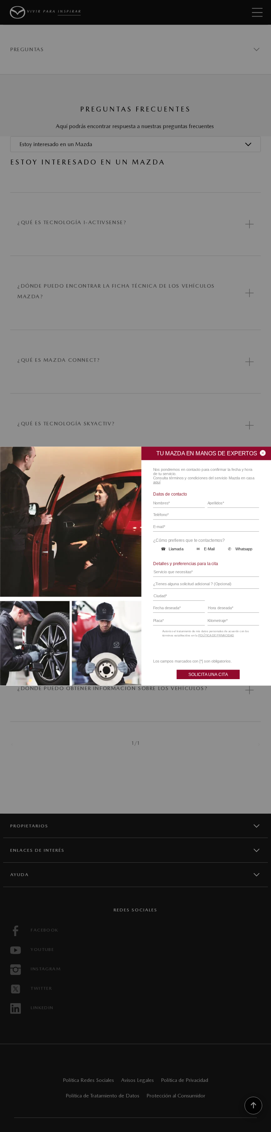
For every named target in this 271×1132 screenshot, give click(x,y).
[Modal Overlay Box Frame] (135, 566)
